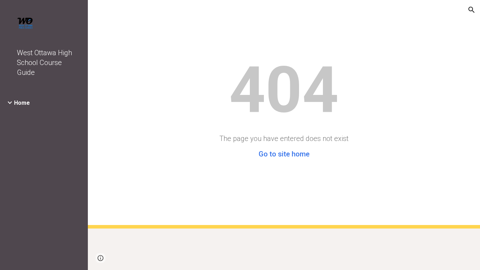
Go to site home (284, 154)
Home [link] (22, 102)
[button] (471, 9)
